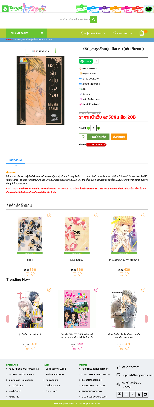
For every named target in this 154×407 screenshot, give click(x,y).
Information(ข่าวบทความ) (21, 374)
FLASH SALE (51, 391)
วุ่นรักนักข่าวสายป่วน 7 (30, 334)
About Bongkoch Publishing (24, 368)
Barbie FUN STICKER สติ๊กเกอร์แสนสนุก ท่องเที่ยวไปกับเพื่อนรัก (77, 335)
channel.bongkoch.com (94, 396)
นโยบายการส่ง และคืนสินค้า (21, 380)
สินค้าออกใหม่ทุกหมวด (55, 374)
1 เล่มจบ (86, 94)
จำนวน (82, 128)
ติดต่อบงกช (14, 396)
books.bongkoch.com (93, 385)
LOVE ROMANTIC (95, 144)
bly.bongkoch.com (92, 380)
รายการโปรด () (124, 33)
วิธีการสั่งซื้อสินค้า (16, 385)
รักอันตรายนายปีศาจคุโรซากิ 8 (124, 260)
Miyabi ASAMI (89, 73)
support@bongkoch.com (135, 375)
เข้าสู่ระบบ (88, 33)
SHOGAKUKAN (90, 68)
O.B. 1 (30, 260)
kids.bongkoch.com (92, 391)
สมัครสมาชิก (99, 33)
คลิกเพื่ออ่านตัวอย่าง (92, 99)
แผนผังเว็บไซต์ (15, 391)
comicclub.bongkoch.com (96, 374)
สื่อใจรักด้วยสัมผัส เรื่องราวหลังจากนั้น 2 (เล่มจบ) (124, 335)
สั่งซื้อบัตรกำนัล (53, 385)
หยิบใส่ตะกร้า (98, 137)
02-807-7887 (131, 367)
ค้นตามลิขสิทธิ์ (52, 380)
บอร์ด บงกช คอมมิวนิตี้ (56, 368)
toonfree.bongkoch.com (95, 368)
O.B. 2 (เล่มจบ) (77, 260)
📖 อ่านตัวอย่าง (40, 51)
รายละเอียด (15, 160)
